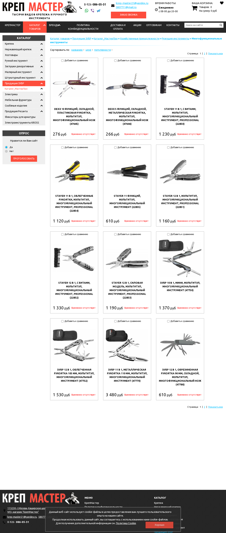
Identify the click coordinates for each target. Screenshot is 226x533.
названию (77, 49)
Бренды (54, 25)
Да (11, 147)
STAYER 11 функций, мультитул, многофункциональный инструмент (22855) (127, 201)
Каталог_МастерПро (16, 88)
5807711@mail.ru (126, 7)
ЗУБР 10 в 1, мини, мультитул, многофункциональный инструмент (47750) (180, 286)
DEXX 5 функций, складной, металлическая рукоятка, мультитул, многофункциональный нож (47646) (127, 116)
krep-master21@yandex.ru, (22, 516)
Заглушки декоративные (19, 66)
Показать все (215, 53)
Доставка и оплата (118, 27)
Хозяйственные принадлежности (139, 38)
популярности (102, 49)
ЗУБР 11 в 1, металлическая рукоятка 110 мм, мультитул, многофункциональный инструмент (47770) (127, 375)
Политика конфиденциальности (83, 27)
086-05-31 (95, 4)
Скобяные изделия (16, 105)
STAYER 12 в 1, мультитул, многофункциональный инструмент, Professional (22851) (180, 201)
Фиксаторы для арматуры (20, 117)
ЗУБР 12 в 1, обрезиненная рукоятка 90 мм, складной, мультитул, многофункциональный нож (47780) (180, 377)
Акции (137, 25)
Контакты (172, 25)
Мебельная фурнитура (18, 100)
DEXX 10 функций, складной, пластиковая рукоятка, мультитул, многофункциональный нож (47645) (74, 116)
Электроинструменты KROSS (22, 122)
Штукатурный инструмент (20, 77)
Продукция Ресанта (16, 111)
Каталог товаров (35, 27)
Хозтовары (11, 55)
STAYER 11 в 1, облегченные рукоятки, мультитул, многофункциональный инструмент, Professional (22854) (74, 203)
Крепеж (9, 43)
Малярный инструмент (18, 72)
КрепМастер (12, 25)
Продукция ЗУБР (14, 83)
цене (88, 49)
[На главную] (41, 498)
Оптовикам (154, 25)
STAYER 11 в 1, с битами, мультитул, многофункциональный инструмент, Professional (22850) (180, 116)
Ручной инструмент (16, 60)
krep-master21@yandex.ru (132, 3)
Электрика (11, 94)
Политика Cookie (126, 523)
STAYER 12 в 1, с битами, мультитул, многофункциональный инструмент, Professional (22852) (74, 290)
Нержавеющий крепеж (18, 49)
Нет (12, 151)
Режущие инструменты (175, 38)
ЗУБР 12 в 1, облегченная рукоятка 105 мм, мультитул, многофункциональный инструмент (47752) (74, 375)
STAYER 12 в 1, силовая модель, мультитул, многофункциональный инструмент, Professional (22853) (127, 290)
